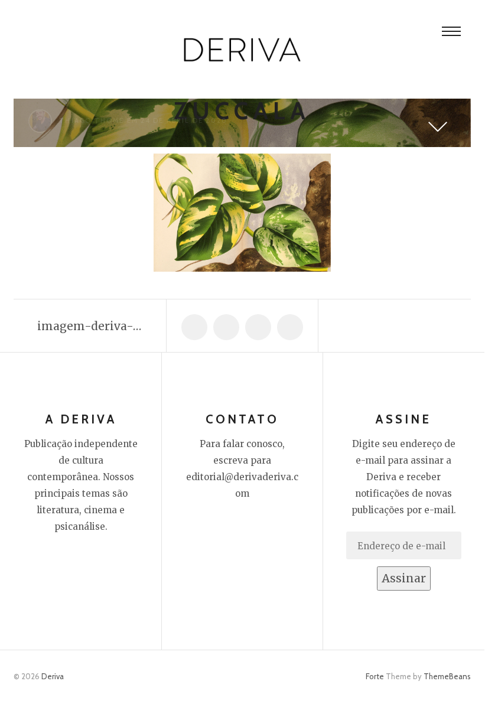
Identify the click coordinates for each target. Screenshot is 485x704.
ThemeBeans (447, 676)
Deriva (52, 676)
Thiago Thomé (91, 120)
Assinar (404, 578)
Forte (375, 676)
